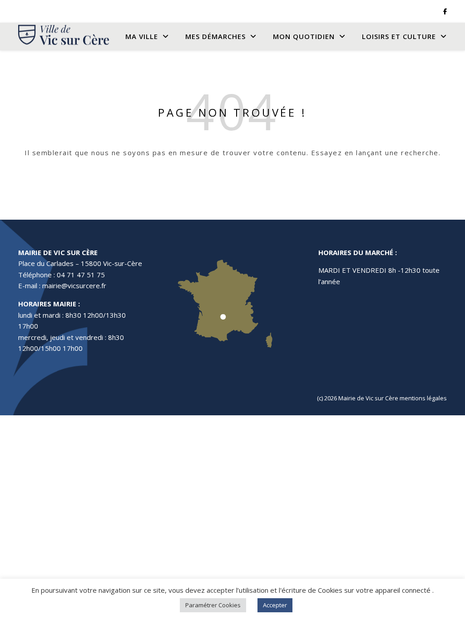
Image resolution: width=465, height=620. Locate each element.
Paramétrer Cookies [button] (213, 605)
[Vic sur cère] (63, 36)
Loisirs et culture (399, 36)
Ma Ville (141, 36)
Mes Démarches (215, 36)
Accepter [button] (275, 605)
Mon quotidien (304, 36)
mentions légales (423, 398)
